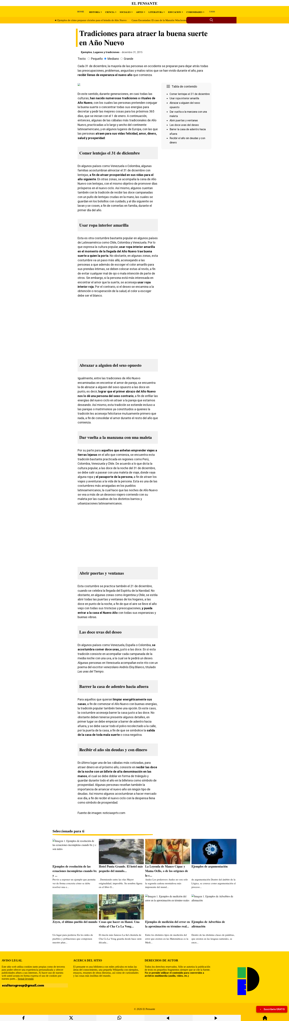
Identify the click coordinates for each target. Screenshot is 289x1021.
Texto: (82, 58)
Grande (128, 58)
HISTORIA (94, 12)
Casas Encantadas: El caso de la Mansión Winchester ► (161, 20)
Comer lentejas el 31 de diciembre (190, 94)
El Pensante (144, 3)
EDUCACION (174, 12)
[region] (186, 179)
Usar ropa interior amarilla (184, 98)
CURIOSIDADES (194, 12)
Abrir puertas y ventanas (184, 120)
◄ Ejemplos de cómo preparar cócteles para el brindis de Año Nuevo (90, 20)
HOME (80, 11)
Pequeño (97, 58)
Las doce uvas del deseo (184, 125)
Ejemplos (86, 52)
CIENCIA (109, 12)
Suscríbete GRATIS (274, 1009)
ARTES (139, 12)
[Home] (264, 1019)
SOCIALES (125, 12)
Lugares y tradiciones (106, 52)
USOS (212, 11)
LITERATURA (156, 12)
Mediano (113, 58)
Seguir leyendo (26, 978)
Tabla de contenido (184, 86)
